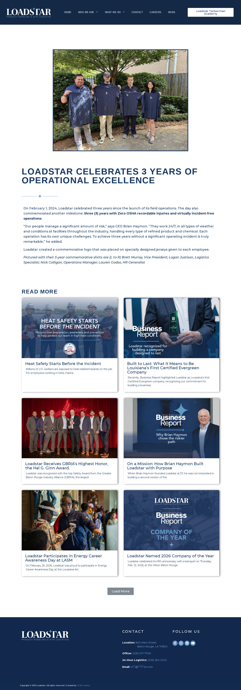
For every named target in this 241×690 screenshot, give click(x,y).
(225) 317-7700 (141, 653)
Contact (137, 12)
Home (67, 12)
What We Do (113, 12)
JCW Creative (83, 685)
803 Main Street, (146, 642)
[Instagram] (181, 643)
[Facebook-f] (175, 643)
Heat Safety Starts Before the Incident (63, 363)
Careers (155, 12)
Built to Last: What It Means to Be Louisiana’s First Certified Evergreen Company (163, 368)
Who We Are (86, 12)
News (171, 12)
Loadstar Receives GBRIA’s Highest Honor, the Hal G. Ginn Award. (66, 465)
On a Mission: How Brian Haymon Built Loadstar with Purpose (165, 465)
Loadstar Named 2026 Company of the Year (170, 556)
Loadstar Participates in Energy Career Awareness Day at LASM (63, 558)
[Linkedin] (187, 643)
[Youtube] (192, 643)
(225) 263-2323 (157, 660)
